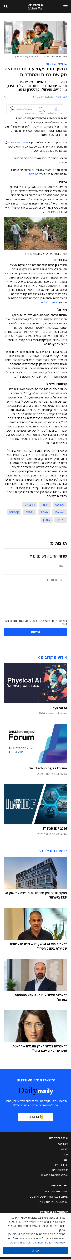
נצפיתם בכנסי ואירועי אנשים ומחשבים (49, 1196)
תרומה (45, 504)
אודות (65, 1154)
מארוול (44, 512)
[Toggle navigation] (64, 6)
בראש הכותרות (56, 63)
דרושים (64, 1149)
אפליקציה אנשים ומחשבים (54, 1175)
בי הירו (60, 520)
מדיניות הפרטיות (60, 1170)
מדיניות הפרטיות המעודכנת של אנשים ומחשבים (35, 1242)
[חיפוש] (6, 6)
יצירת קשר (63, 1144)
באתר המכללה (49, 302)
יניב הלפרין (61, 96)
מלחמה (30, 512)
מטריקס (59, 504)
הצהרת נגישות (61, 1165)
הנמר (65, 1159)
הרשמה (34, 1117)
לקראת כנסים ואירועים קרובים (53, 1201)
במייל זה (33, 174)
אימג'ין (46, 520)
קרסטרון (14, 512)
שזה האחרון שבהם (17, 142)
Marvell (59, 512)
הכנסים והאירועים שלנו (56, 1191)
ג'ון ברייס (30, 504)
